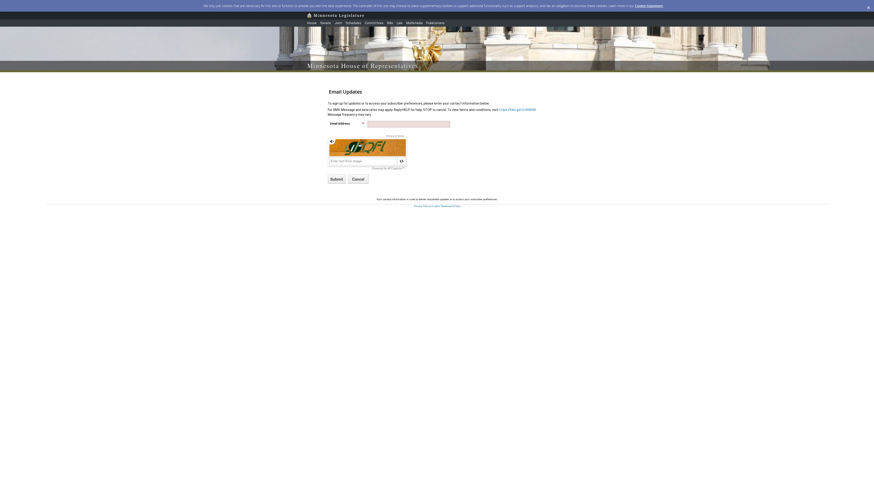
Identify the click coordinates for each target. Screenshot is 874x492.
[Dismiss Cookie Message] (868, 4)
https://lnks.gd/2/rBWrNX (517, 110)
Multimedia (414, 23)
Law (400, 23)
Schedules (353, 23)
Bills (390, 23)
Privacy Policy (422, 206)
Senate (325, 23)
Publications (435, 23)
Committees (374, 23)
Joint (338, 23)
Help (457, 206)
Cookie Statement (649, 6)
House (312, 23)
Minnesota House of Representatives (363, 65)
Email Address (340, 123)
